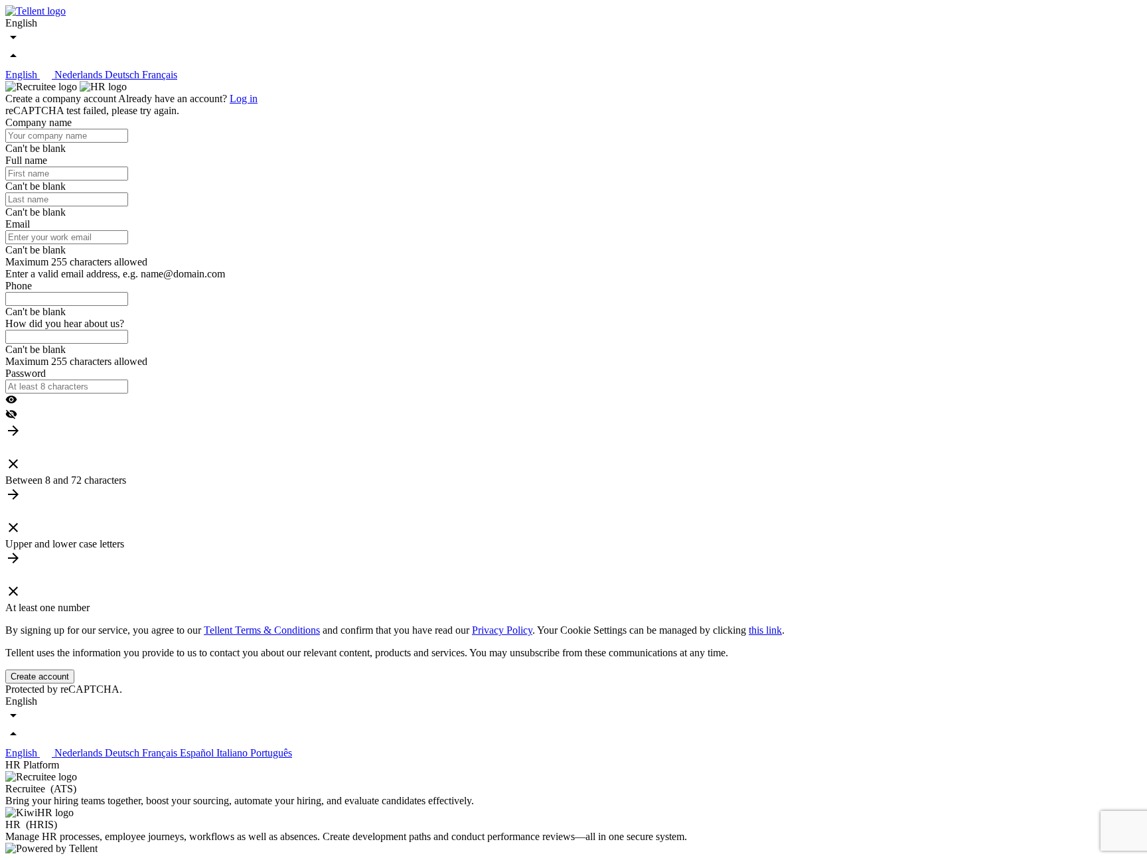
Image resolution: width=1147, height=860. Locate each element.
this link (765, 630)
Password (25, 373)
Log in (244, 98)
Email (17, 224)
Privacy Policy (502, 630)
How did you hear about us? (64, 323)
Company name (38, 122)
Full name (26, 160)
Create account (40, 676)
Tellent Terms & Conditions (262, 630)
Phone (18, 285)
